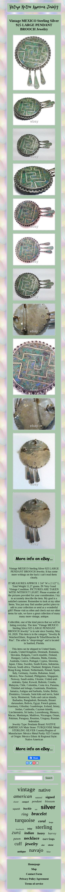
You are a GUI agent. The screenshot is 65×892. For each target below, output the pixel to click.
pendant (37, 801)
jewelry (31, 843)
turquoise (25, 820)
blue (49, 851)
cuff (18, 843)
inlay (29, 828)
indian (29, 833)
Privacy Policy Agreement (34, 878)
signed (50, 797)
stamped (25, 802)
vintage (26, 789)
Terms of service (34, 883)
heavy (41, 833)
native (44, 790)
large (51, 822)
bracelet (39, 813)
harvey (52, 833)
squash (16, 808)
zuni (16, 833)
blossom (50, 801)
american (23, 796)
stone (51, 845)
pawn (17, 838)
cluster (16, 802)
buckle (27, 808)
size (43, 845)
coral (42, 821)
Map (34, 869)
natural (38, 797)
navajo (36, 850)
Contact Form (34, 874)
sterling (44, 827)
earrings (49, 839)
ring (25, 814)
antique (21, 851)
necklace (31, 838)
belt (36, 809)
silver (48, 807)
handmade (20, 829)
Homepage (34, 864)
